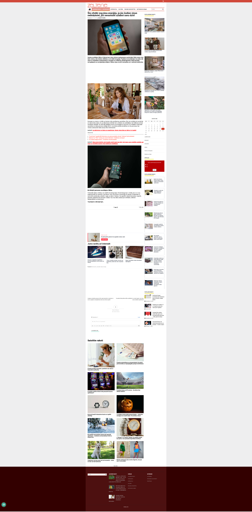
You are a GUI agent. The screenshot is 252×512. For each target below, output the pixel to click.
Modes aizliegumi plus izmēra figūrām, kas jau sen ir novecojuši (129, 460)
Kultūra (121, 9)
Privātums (149, 481)
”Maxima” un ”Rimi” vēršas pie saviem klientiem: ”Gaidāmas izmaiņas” (107, 138)
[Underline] (96, 326)
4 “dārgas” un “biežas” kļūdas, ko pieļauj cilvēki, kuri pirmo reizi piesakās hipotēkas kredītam (129, 438)
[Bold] (92, 326)
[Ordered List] (100, 326)
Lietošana (149, 476)
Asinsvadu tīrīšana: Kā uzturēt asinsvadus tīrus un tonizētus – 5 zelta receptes (158, 323)
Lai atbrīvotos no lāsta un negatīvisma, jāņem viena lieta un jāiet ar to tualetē (114, 130)
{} (108, 325)
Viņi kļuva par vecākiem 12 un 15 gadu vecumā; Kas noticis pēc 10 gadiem (158, 306)
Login (139, 317)
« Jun (146, 134)
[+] (110, 325)
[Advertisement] (116, 73)
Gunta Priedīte (101, 18)
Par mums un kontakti (152, 478)
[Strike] (98, 326)
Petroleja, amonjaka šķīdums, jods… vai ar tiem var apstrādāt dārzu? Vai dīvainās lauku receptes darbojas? (117, 479)
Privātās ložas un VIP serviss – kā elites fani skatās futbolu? (128, 390)
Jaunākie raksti (97, 9)
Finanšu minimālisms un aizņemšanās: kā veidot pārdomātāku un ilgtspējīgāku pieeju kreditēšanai (130, 363)
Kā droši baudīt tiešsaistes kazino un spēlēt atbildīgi (99, 415)
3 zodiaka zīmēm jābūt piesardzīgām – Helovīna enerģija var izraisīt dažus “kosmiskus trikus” (130, 415)
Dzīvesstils (114, 9)
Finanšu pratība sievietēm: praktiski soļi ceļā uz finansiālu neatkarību (100, 369)
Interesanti (106, 9)
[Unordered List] (102, 326)
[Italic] (94, 326)
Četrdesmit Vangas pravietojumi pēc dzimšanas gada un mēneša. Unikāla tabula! (158, 297)
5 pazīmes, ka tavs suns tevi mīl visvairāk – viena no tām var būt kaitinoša (101, 461)
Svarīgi (104, 266)
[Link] (107, 326)
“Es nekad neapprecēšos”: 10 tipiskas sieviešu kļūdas (103, 139)
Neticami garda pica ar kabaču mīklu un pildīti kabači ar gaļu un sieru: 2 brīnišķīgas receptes (117, 488)
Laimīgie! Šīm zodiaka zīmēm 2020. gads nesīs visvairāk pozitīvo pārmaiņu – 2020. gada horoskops (158, 314)
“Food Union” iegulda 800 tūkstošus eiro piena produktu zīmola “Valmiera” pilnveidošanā (111, 136)
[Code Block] (105, 326)
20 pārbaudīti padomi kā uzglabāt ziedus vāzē (113, 236)
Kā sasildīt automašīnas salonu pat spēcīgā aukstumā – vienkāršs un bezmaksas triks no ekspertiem (100, 436)
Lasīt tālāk (104, 239)
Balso (154, 170)
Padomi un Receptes (129, 9)
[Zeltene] (90, 9)
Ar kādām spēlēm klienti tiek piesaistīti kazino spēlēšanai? (100, 392)
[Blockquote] (103, 326)
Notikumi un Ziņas (142, 9)
